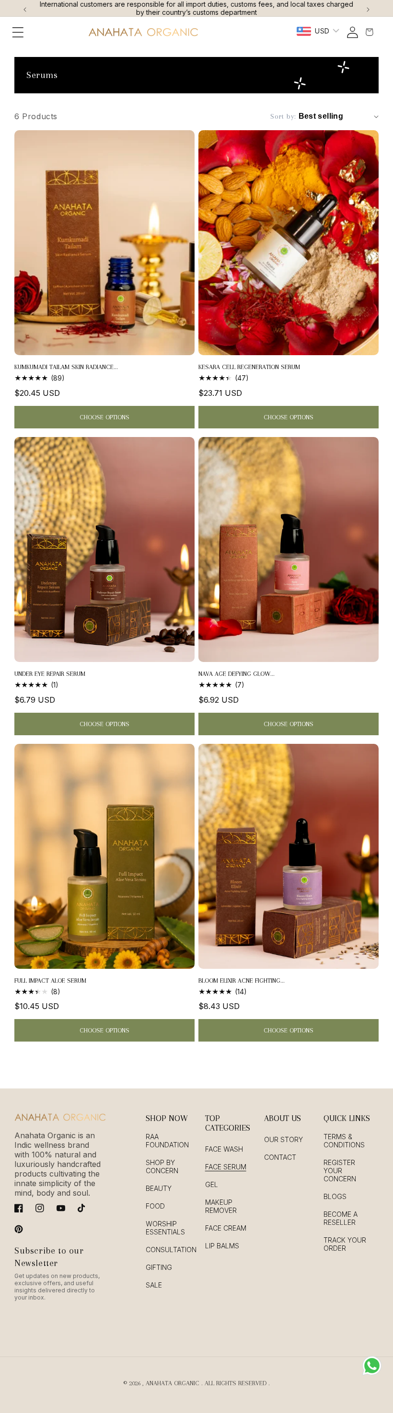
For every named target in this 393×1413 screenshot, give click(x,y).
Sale (154, 1285)
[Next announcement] (368, 8)
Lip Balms (222, 1246)
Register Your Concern (340, 1170)
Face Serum (225, 1167)
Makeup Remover (221, 1206)
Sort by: (283, 116)
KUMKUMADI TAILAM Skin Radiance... (66, 366)
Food (155, 1206)
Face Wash (224, 1149)
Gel (211, 1184)
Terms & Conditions (344, 1141)
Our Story (283, 1139)
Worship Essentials (165, 1228)
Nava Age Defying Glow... (236, 673)
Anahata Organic (172, 1383)
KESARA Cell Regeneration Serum (249, 366)
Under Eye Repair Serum (49, 673)
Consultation (171, 1249)
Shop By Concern (162, 1166)
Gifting (159, 1267)
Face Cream (225, 1228)
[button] (18, 32)
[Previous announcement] (24, 8)
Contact (280, 1157)
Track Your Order (345, 1244)
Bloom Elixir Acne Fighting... (241, 980)
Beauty (159, 1188)
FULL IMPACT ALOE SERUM (50, 980)
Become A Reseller (341, 1218)
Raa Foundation (167, 1141)
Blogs (335, 1196)
